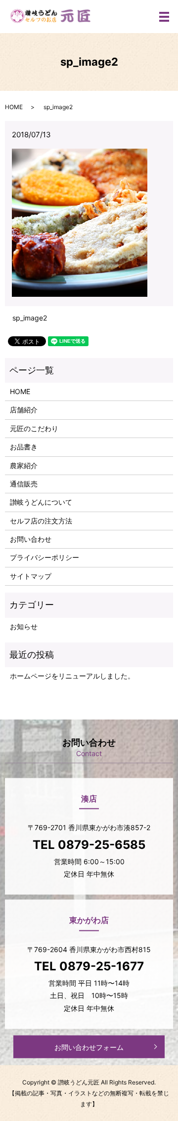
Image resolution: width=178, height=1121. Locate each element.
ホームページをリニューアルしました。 (72, 676)
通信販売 (24, 484)
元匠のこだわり (34, 428)
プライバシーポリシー (44, 557)
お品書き (24, 446)
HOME (14, 107)
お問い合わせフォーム (89, 1046)
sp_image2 (29, 318)
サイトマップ (30, 576)
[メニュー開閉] (164, 17)
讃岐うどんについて (41, 502)
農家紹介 (24, 465)
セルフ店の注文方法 (41, 521)
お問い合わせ (30, 539)
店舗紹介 (24, 409)
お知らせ (24, 626)
